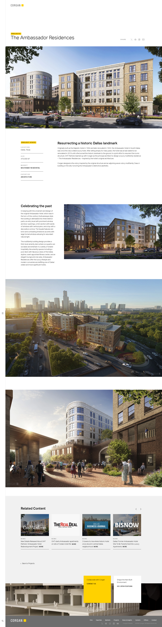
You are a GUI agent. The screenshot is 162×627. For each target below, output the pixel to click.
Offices (146, 620)
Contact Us (91, 584)
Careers (137, 620)
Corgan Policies (128, 623)
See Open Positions (124, 586)
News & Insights (127, 620)
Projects (116, 620)
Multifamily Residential (30, 168)
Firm (91, 620)
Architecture (26, 177)
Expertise (99, 620)
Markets (107, 620)
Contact (154, 620)
